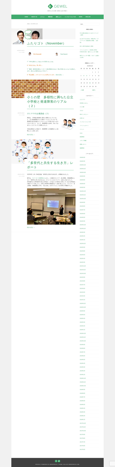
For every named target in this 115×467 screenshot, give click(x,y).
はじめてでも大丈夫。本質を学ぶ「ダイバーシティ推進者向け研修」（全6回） (89, 40)
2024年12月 (83, 191)
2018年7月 (82, 397)
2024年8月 (82, 206)
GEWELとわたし (84, 103)
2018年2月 (82, 415)
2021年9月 (82, 277)
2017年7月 (82, 442)
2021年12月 (83, 266)
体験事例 (82, 148)
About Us (34, 16)
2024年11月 (83, 194)
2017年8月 (82, 438)
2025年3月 (82, 187)
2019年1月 (82, 374)
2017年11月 (83, 427)
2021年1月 (82, 299)
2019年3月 (82, 367)
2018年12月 (83, 378)
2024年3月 (82, 221)
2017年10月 (83, 430)
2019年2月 (82, 370)
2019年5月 (82, 359)
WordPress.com (74, 464)
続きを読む (60, 74)
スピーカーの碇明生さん (39, 178)
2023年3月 (82, 232)
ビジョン (42, 16)
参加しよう (58, 16)
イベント (82, 129)
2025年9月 (82, 176)
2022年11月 (83, 243)
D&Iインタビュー (84, 114)
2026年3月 (82, 161)
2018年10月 (83, 385)
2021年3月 (82, 296)
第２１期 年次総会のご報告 (86, 46)
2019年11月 (83, 337)
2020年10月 (83, 307)
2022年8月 (82, 251)
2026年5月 (82, 157)
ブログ (81, 110)
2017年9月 (82, 434)
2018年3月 (82, 412)
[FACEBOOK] (56, 461)
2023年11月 (83, 228)
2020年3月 (82, 322)
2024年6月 (82, 213)
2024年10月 (83, 198)
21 (90, 83)
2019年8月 (82, 348)
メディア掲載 (83, 140)
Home (26, 16)
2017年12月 (83, 423)
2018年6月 (82, 400)
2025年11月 (83, 168)
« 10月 (82, 90)
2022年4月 (82, 258)
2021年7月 (82, 284)
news (80, 16)
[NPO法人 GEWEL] (57, 8)
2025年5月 (82, 183)
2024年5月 (82, 217)
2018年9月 (82, 389)
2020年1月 (82, 329)
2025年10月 (83, 172)
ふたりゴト (82, 99)
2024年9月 (82, 202)
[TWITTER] (59, 461)
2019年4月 (82, 363)
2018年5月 (82, 404)
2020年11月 (83, 303)
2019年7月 (82, 352)
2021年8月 (82, 281)
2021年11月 (83, 269)
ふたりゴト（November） (46, 43)
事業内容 (50, 16)
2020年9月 (82, 311)
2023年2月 (82, 236)
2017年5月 (82, 449)
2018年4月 (82, 408)
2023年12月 (83, 224)
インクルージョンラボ (70, 16)
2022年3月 (82, 262)
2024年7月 (82, 209)
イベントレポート (84, 125)
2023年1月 (82, 239)
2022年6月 (82, 254)
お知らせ (82, 118)
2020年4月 (82, 318)
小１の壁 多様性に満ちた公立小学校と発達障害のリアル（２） (50, 101)
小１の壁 (82, 106)
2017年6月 (82, 445)
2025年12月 (83, 165)
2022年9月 (82, 247)
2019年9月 (82, 344)
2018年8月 (82, 393)
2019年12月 (83, 333)
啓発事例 (82, 136)
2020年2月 (82, 326)
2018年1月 (82, 419)
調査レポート (83, 144)
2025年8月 (82, 180)
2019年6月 (82, 355)
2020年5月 (82, 314)
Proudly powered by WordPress (46, 464)
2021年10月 (83, 273)
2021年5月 (82, 292)
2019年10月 (83, 341)
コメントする (21, 52)
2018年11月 (83, 382)
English (88, 16)
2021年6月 (82, 288)
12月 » (94, 90)
